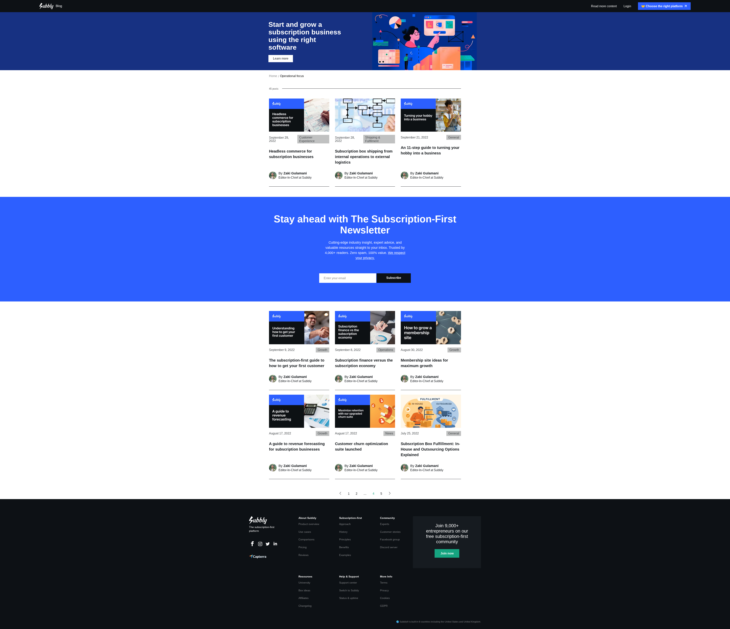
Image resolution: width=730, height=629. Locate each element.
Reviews (303, 555)
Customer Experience (307, 139)
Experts (384, 524)
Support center (348, 582)
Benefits (344, 547)
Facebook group (390, 539)
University (304, 582)
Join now (447, 553)
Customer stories (390, 531)
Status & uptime (348, 598)
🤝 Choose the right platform (662, 6)
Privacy (384, 590)
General (453, 137)
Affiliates (303, 598)
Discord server (389, 547)
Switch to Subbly (349, 590)
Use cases (304, 531)
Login (627, 6)
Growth (322, 349)
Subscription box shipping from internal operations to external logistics (364, 156)
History (343, 531)
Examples (345, 555)
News (389, 433)
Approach (345, 524)
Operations (385, 349)
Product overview (308, 524)
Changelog (305, 605)
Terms (383, 582)
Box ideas (304, 590)
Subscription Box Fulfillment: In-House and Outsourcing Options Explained (430, 449)
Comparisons (306, 539)
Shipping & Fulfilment (372, 139)
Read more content (604, 6)
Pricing (302, 547)
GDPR (384, 605)
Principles (345, 539)
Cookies (385, 598)
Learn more (280, 58)
